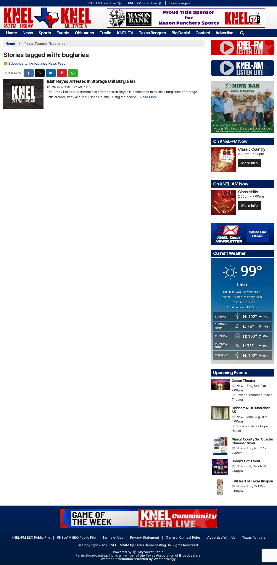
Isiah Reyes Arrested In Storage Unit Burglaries (91, 81)
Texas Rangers (179, 3)
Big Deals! (181, 32)
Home (11, 32)
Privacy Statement (144, 537)
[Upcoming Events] (220, 390)
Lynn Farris (84, 86)
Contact (202, 32)
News (28, 32)
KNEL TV (125, 32)
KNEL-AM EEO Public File (76, 537)
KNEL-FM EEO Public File (30, 537)
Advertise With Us (221, 537)
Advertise (224, 32)
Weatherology (165, 559)
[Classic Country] (223, 159)
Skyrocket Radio (150, 552)
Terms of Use (112, 537)
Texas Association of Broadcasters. (173, 555)
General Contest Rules (183, 537)
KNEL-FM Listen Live (102, 3)
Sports (45, 32)
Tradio (105, 32)
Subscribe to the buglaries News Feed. (37, 63)
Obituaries (84, 32)
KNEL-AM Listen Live (143, 3)
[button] (242, 32)
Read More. (149, 97)
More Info (249, 163)
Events (62, 32)
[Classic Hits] (223, 202)
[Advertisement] (186, 18)
